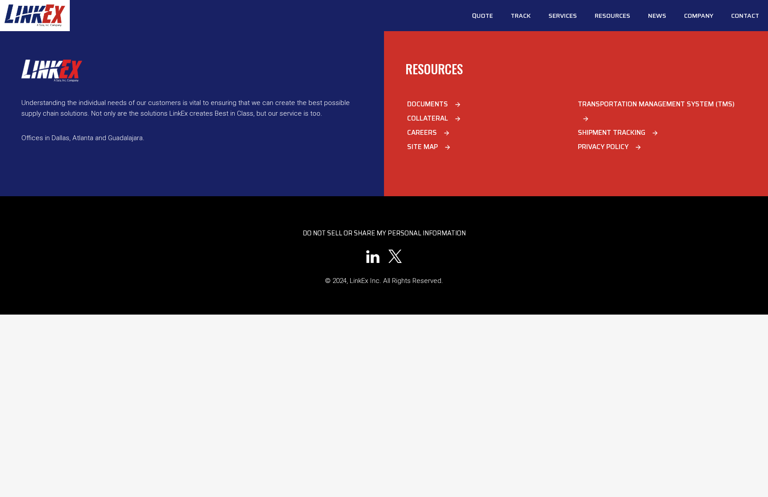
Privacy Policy (610, 146)
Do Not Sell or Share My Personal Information (384, 233)
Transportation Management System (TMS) (656, 110)
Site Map (429, 146)
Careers (428, 132)
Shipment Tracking (618, 132)
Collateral (434, 118)
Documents (434, 104)
